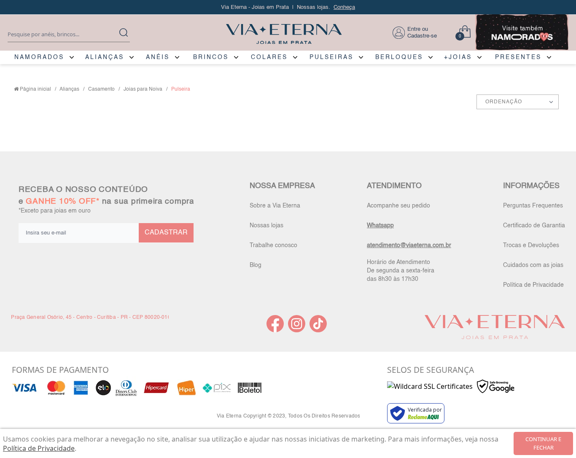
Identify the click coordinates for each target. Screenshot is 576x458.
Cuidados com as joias (533, 265)
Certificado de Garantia (534, 226)
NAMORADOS (39, 57)
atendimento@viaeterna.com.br (409, 245)
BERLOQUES (399, 57)
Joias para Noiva (143, 89)
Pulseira (180, 89)
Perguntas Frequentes (533, 206)
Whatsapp (380, 226)
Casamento (101, 89)
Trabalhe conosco (273, 245)
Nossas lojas (266, 226)
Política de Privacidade (533, 285)
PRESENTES (518, 57)
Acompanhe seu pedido (398, 206)
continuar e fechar (543, 443)
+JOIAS (458, 57)
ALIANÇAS (104, 57)
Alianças (69, 89)
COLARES (269, 57)
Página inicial (35, 89)
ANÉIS (158, 57)
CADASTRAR (166, 232)
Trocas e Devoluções (531, 245)
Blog (255, 265)
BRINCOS (211, 57)
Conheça (344, 7)
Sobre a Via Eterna (275, 206)
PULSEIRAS (331, 57)
